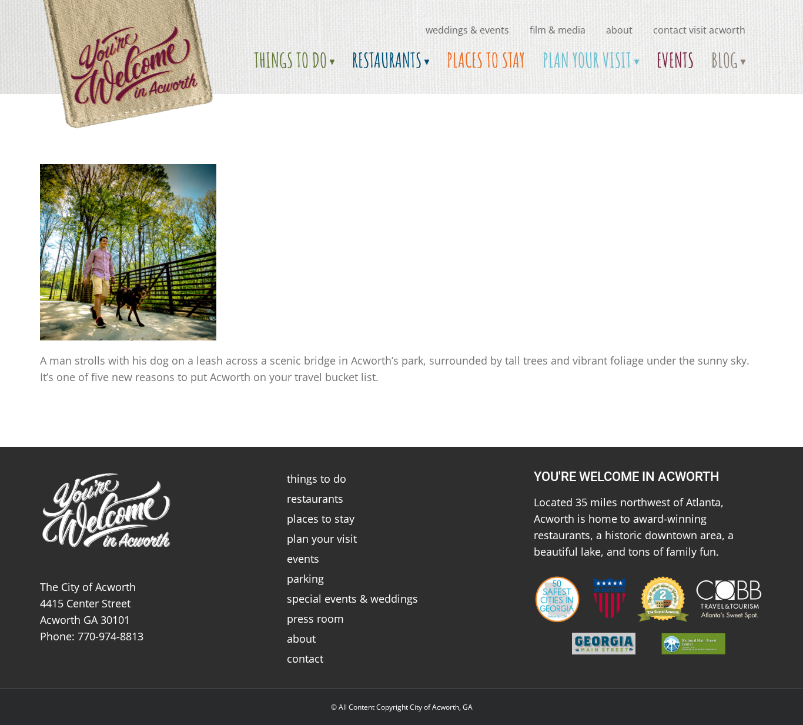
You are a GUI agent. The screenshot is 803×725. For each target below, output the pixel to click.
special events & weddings (352, 599)
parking (305, 579)
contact (305, 659)
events (303, 559)
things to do (316, 479)
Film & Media (557, 30)
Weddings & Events (467, 30)
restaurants (315, 499)
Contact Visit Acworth (699, 30)
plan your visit (322, 539)
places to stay (320, 519)
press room (315, 619)
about (619, 30)
